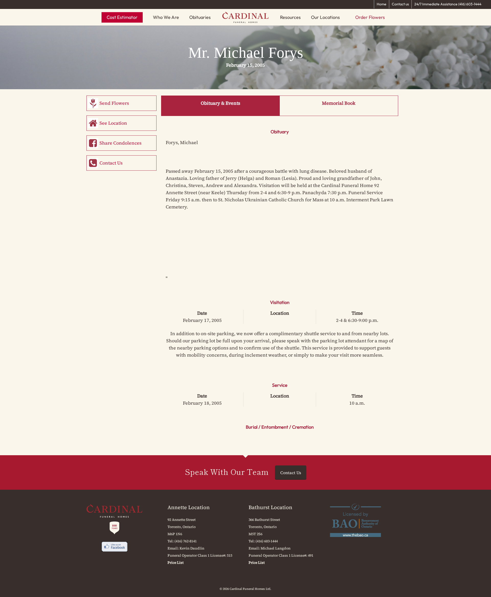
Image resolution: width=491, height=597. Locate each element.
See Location (113, 123)
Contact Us (110, 163)
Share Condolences (120, 143)
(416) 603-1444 (266, 541)
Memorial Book (338, 103)
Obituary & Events (220, 103)
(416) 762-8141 (185, 541)
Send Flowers (114, 103)
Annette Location (189, 507)
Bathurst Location (270, 507)
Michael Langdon (276, 548)
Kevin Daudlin (192, 548)
